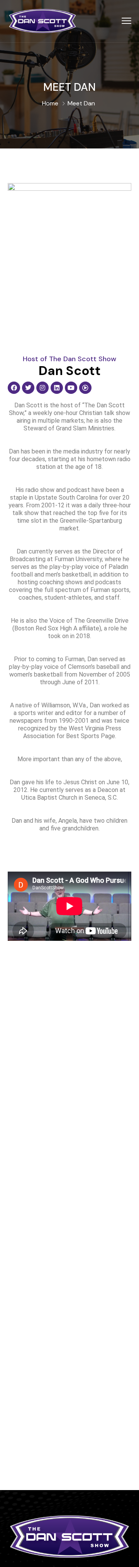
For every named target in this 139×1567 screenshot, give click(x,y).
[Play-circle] (85, 388)
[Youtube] (71, 388)
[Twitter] (28, 388)
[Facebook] (14, 388)
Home (50, 103)
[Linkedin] (57, 388)
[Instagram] (42, 388)
